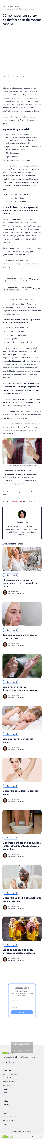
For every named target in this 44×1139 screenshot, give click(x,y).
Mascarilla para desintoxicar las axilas (20, 792)
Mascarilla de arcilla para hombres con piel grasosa (21, 899)
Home (4, 6)
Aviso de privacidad (9, 1117)
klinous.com (16, 1131)
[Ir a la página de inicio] (7, 1136)
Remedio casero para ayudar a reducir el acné (19, 636)
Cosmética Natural (8, 1078)
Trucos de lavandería (9, 1074)
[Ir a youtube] (13, 1062)
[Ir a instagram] (9, 1062)
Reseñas (5, 1089)
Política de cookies (8, 1120)
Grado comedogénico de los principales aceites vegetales (18, 951)
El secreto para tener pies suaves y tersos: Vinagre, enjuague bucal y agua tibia (21, 845)
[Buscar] (33, 1136)
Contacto (5, 1105)
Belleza (4, 1093)
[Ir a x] (3, 1062)
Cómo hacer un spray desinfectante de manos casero (20, 688)
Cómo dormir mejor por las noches (17, 740)
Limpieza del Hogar (9, 1085)
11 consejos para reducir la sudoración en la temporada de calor (20, 583)
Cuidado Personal (13, 6)
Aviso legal (6, 1124)
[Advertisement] (22, 50)
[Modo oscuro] (37, 1136)
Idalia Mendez (22, 522)
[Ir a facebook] (6, 1062)
